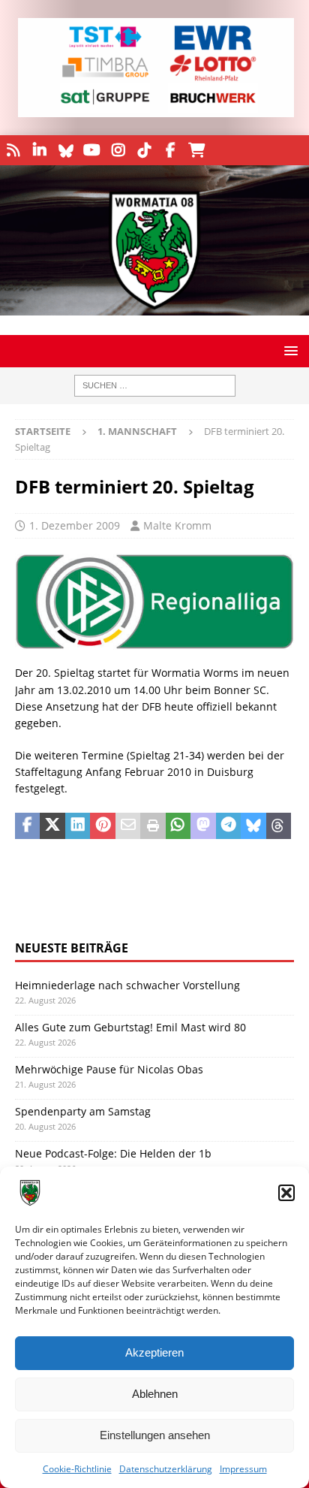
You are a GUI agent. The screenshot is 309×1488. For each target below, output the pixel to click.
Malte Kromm (177, 525)
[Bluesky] (65, 150)
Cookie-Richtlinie (77, 1468)
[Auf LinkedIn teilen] (77, 826)
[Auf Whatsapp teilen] (178, 826)
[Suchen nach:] (155, 386)
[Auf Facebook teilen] (27, 826)
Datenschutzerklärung (165, 1468)
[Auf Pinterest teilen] (102, 826)
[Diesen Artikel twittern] (52, 826)
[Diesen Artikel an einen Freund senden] (128, 826)
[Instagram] (118, 150)
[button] (286, 1192)
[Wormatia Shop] (197, 150)
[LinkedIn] (39, 150)
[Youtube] (92, 150)
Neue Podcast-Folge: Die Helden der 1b (113, 1153)
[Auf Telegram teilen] (228, 826)
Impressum (243, 1468)
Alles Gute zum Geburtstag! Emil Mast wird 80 (130, 1027)
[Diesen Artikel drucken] (152, 826)
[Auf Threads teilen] (278, 826)
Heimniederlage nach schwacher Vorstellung (127, 985)
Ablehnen (155, 1393)
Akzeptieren (154, 1352)
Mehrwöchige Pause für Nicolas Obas (109, 1069)
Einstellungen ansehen (155, 1435)
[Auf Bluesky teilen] (253, 826)
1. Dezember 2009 (74, 525)
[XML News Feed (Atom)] (13, 150)
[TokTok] (144, 150)
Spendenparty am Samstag (83, 1111)
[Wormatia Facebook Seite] (171, 150)
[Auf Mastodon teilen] (202, 826)
